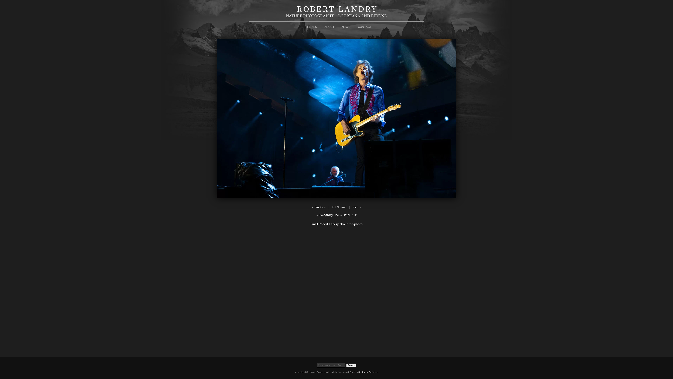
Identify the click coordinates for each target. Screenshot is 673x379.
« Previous (319, 207)
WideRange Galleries (367, 372)
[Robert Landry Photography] (337, 15)
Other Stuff (350, 215)
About (329, 27)
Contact (365, 27)
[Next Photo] (336, 196)
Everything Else (329, 215)
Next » (356, 207)
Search (351, 365)
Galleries (309, 27)
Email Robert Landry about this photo (336, 224)
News (346, 27)
